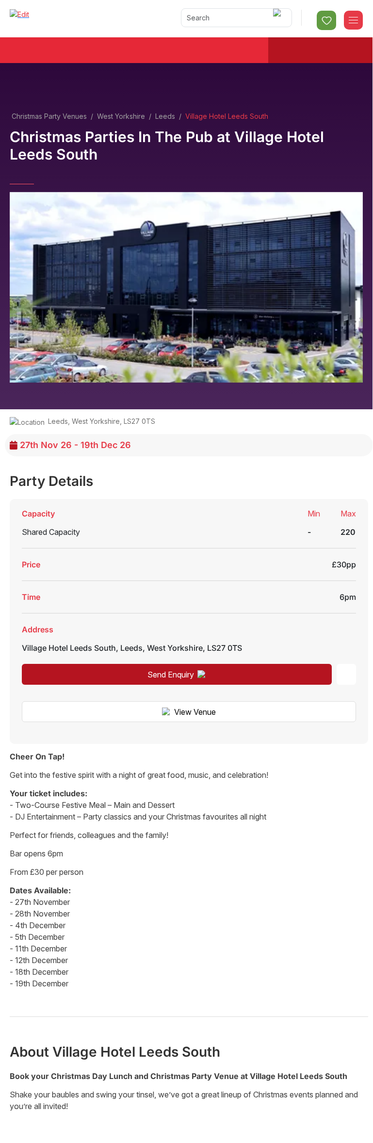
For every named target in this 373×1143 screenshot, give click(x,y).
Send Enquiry (170, 674)
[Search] (278, 17)
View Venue (195, 712)
